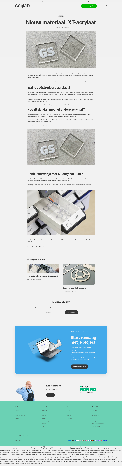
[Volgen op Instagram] (16, 435)
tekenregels (88, 347)
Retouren (69, 418)
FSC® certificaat (96, 426)
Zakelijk (17, 413)
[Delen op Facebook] (32, 246)
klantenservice (77, 359)
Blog (58, 6)
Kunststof (44, 410)
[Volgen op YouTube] (20, 435)
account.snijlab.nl (86, 350)
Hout (43, 413)
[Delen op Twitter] (36, 246)
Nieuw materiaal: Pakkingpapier (74, 288)
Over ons (94, 410)
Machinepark (95, 415)
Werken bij (94, 413)
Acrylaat (44, 423)
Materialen (43, 6)
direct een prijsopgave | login (88, 6)
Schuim (44, 415)
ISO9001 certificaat (96, 429)
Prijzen (68, 410)
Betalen (69, 415)
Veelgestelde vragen (20, 415)
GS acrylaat (39, 119)
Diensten (34, 6)
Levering (69, 413)
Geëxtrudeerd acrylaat (33, 92)
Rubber (44, 418)
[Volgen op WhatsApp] (27, 435)
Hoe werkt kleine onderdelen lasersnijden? (42, 276)
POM (43, 426)
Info (52, 6)
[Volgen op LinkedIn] (23, 435)
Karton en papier (46, 421)
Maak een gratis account (79, 366)
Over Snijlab (18, 421)
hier (74, 357)
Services (17, 418)
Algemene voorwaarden (98, 423)
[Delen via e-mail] (43, 246)
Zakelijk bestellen (71, 421)
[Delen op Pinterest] (40, 246)
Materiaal (61, 16)
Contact (51, 394)
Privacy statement (96, 421)
